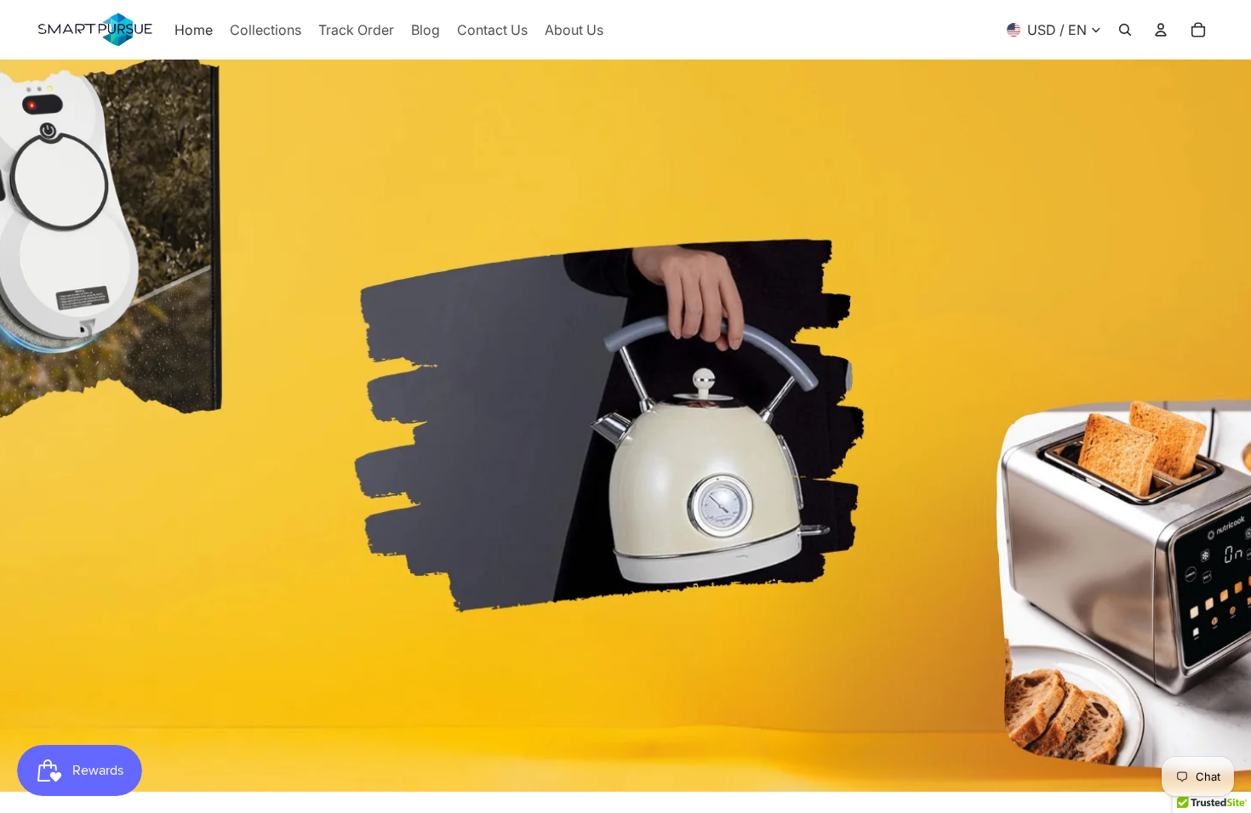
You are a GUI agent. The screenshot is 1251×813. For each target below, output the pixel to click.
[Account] (1161, 29)
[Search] (1125, 29)
